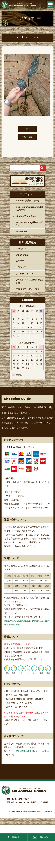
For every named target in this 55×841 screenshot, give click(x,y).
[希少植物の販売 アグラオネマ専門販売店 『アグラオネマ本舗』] (18, 7)
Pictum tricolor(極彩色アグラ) (29, 224)
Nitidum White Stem (26, 216)
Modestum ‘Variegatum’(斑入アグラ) (29, 208)
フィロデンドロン (24, 273)
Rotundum (21, 231)
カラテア (20, 261)
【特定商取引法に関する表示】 (21, 417)
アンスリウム (22, 255)
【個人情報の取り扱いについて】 (31, 751)
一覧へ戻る (27, 136)
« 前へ (27, 128)
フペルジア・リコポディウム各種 (30, 281)
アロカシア (21, 248)
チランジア (21, 267)
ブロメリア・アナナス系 (27, 289)
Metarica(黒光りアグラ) (27, 200)
